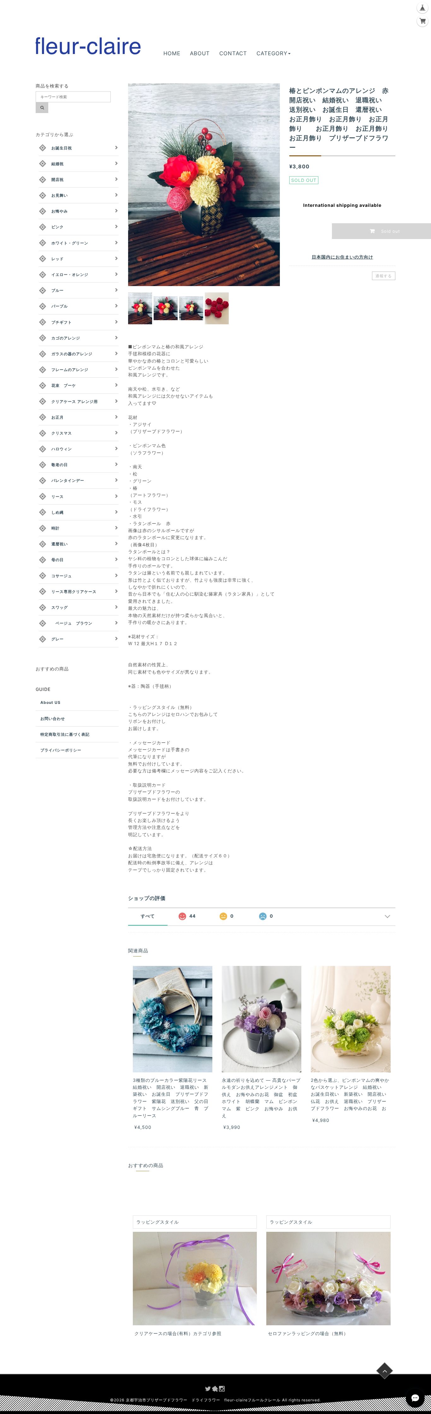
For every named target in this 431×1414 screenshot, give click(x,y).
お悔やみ (59, 211)
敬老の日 (59, 464)
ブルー (57, 290)
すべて (148, 916)
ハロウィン (61, 448)
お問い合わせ (52, 718)
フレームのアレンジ (69, 369)
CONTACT (233, 53)
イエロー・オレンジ (69, 274)
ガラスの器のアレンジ (71, 353)
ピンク (57, 227)
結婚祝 (57, 163)
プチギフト (61, 322)
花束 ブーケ (63, 385)
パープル (59, 306)
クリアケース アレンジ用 (74, 401)
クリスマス (61, 433)
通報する (383, 275)
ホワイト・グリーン (69, 243)
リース (57, 496)
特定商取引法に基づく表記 (65, 734)
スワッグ (59, 607)
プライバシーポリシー (60, 750)
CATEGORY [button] (272, 53)
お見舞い (59, 195)
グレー (57, 639)
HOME (171, 53)
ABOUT (200, 53)
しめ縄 (57, 512)
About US (50, 702)
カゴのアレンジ (65, 338)
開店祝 (57, 179)
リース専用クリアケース (74, 591)
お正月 (57, 417)
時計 (55, 528)
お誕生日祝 (61, 148)
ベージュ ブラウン (71, 623)
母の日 (57, 559)
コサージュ (61, 575)
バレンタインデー (67, 480)
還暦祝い (59, 544)
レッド (57, 258)
